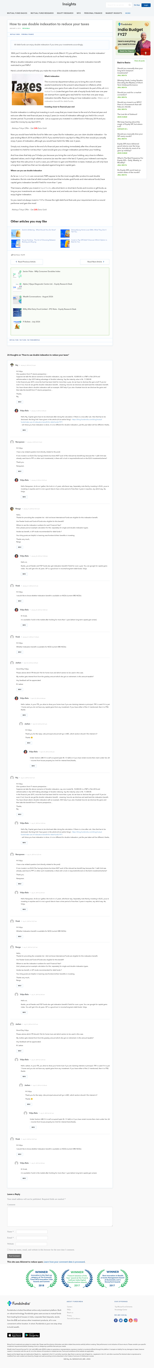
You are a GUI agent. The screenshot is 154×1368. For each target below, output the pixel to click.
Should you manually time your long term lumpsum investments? (130, 71)
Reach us (70, 1312)
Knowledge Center (121, 1309)
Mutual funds (15, 34)
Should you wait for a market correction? (129, 94)
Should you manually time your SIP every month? (130, 135)
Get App (137, 5)
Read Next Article (94, 262)
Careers (69, 1307)
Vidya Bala (26, 28)
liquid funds (45, 188)
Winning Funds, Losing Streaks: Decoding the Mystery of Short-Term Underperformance (130, 83)
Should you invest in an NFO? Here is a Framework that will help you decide (129, 105)
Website (10, 1244)
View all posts (139, 61)
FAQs (69, 1309)
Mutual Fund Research (42, 13)
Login (146, 5)
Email (10, 1238)
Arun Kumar (122, 117)
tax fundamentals (33, 340)
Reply (19, 402)
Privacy (69, 1315)
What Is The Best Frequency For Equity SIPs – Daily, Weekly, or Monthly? (130, 160)
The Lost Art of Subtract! (127, 114)
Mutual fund (14, 340)
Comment (11, 1204)
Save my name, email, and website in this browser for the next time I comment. (42, 1250)
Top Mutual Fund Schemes (123, 1307)
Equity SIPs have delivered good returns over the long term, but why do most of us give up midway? (128, 147)
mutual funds (24, 176)
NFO (79, 13)
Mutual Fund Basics (17, 13)
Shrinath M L (122, 129)
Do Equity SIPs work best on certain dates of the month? (129, 171)
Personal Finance (93, 13)
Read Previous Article (27, 262)
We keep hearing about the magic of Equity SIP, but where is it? (129, 124)
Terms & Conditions (73, 1318)
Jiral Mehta (122, 75)
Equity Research (65, 13)
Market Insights (114, 13)
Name (10, 1231)
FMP (41, 200)
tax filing (22, 340)
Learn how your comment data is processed (64, 1262)
